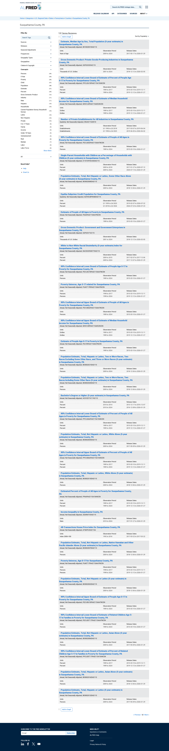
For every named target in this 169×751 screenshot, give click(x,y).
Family (23, 127)
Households (25, 107)
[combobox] (127, 7)
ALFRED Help (94, 735)
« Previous (136, 715)
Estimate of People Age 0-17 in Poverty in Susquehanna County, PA (91, 341)
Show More (47, 151)
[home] (31, 7)
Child (22, 82)
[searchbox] (127, 7)
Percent (23, 92)
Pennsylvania (59, 18)
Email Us (26, 172)
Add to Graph (66, 37)
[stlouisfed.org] (30, 3)
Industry (23, 98)
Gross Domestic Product (29, 95)
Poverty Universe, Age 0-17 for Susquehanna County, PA (87, 561)
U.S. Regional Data (41, 18)
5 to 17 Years (25, 124)
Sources (133, 14)
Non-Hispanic (25, 118)
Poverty (23, 79)
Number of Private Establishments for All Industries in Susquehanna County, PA (97, 119)
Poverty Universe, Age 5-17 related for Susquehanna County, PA (90, 284)
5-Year (23, 77)
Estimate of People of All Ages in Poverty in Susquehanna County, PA (92, 212)
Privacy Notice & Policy (98, 744)
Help (24, 168)
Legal (92, 741)
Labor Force (25, 148)
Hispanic (24, 104)
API (113, 14)
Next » (147, 715)
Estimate (24, 89)
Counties (68, 18)
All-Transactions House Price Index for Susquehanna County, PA (90, 527)
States (51, 18)
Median (23, 142)
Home (22, 18)
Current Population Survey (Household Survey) (33, 111)
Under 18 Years (26, 133)
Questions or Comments (98, 732)
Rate (22, 101)
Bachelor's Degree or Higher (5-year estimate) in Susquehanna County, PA (95, 395)
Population (24, 86)
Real (22, 139)
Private (23, 121)
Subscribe (71, 733)
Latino (23, 115)
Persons (23, 74)
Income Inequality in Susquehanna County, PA (82, 512)
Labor (23, 145)
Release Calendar (101, 14)
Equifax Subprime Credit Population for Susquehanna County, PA (90, 194)
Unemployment (26, 136)
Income (23, 130)
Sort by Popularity (141, 36)
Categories (122, 14)
